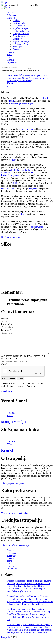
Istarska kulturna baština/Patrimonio (23, 596)
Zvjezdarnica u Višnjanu (33, 601)
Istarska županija (14, 624)
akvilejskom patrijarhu (20, 170)
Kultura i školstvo (21, 31)
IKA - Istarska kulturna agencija (37, 624)
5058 (9, 444)
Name (4, 318)
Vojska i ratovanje (21, 41)
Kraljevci (33, 188)
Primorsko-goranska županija (22, 103)
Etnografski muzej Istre (32, 604)
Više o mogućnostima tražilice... (15, 513)
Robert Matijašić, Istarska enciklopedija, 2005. (28, 75)
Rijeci (23, 214)
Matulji (11, 101)
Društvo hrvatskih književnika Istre (28, 584)
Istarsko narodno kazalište (40, 629)
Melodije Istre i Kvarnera (18, 632)
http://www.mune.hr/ (10, 237)
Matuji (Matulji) (13, 422)
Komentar (6, 330)
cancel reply (6, 391)
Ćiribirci (15, 183)
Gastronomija (19, 23)
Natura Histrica (38, 586)
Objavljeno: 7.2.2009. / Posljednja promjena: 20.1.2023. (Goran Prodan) (27, 79)
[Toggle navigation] (2, 8)
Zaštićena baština (20, 44)
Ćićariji (45, 98)
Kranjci (7, 450)
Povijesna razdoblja (21, 33)
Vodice (21, 129)
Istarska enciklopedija (16, 581)
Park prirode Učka (15, 627)
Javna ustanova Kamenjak (36, 627)
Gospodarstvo (19, 25)
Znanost (16, 49)
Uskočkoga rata (8, 188)
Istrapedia (6, 637)
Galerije (10, 52)
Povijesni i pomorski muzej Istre (21, 609)
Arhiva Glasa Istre (38, 632)
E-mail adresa (8, 324)
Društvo (16, 20)
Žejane (30, 129)
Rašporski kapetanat (10, 175)
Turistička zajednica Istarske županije (28, 614)
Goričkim (5, 172)
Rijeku (14, 160)
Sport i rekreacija (20, 36)
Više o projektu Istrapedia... (13, 483)
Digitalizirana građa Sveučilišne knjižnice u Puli (26, 590)
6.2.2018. (11, 441)
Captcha (5, 364)
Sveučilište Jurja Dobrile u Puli (21, 617)
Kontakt (10, 59)
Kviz (9, 57)
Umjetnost (17, 39)
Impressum (12, 62)
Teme (9, 54)
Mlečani (34, 172)
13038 (10, 83)
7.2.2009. (11, 413)
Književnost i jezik (21, 28)
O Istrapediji (12, 15)
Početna (10, 12)
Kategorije (11, 18)
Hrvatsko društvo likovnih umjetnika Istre (27, 597)
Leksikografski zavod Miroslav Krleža (24, 583)
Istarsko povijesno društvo (39, 581)
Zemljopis (17, 46)
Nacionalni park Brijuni (17, 629)
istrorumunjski (37, 227)
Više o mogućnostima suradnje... (16, 545)
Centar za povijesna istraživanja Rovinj (26, 610)
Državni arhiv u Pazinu (17, 588)
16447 (10, 415)
